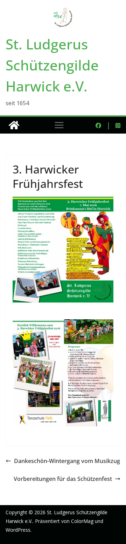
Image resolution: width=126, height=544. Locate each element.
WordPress (18, 529)
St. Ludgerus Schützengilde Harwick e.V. (52, 65)
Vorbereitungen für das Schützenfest (63, 479)
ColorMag (82, 521)
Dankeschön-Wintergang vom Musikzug (67, 461)
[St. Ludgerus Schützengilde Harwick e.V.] (14, 125)
